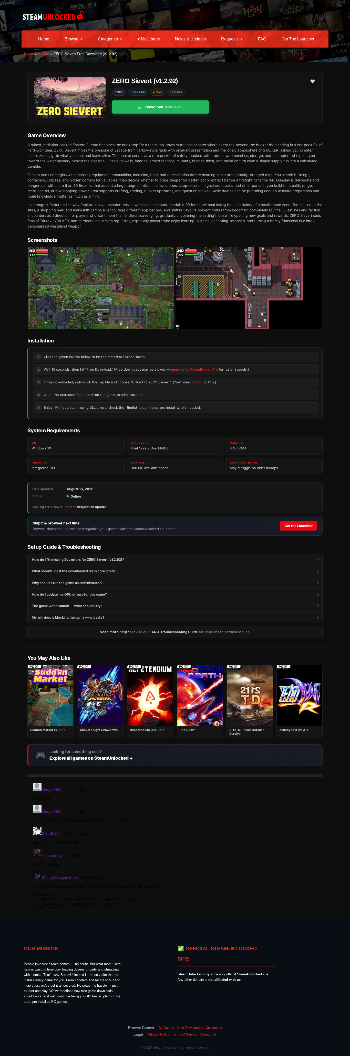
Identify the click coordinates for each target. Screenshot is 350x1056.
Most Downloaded (190, 1027)
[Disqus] (175, 845)
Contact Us (208, 1034)
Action (43, 54)
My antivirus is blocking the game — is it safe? (68, 617)
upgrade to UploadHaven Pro (194, 369)
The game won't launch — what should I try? (67, 606)
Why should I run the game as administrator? (67, 583)
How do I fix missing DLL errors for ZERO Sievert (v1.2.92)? (78, 559)
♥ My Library (148, 39)
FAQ (262, 39)
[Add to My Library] (312, 81)
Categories (108, 39)
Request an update (91, 507)
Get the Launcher (298, 39)
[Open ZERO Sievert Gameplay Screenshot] (249, 288)
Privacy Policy (158, 1034)
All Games (166, 1027)
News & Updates (190, 39)
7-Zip (196, 382)
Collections (214, 1027)
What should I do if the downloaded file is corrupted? (74, 571)
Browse (71, 39)
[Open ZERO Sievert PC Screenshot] (100, 288)
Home (43, 39)
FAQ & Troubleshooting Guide (174, 632)
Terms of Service (184, 1034)
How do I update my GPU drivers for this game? (69, 594)
